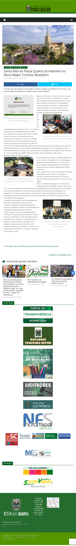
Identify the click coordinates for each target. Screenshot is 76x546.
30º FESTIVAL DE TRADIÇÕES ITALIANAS (36, 281)
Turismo (24, 67)
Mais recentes (15, 67)
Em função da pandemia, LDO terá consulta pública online (62, 281)
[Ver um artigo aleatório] (71, 20)
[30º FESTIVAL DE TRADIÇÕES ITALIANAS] (38, 266)
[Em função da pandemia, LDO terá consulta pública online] (62, 266)
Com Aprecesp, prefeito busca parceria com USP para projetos (30, 246)
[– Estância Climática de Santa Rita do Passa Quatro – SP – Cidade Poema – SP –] (4, 20)
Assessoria (23, 78)
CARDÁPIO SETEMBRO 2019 (61, 255)
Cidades (7, 67)
